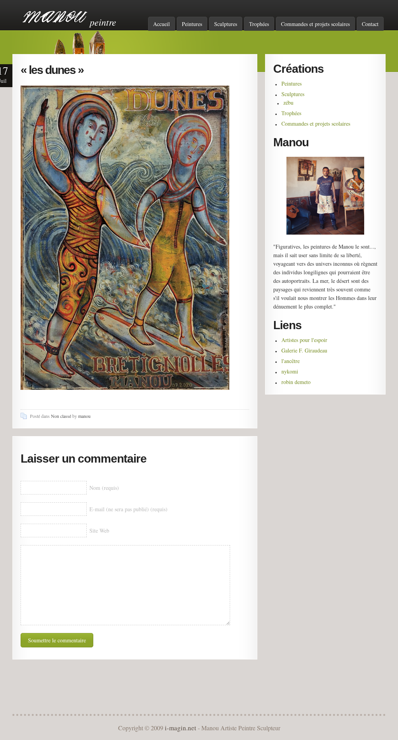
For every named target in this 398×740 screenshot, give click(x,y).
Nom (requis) (104, 487)
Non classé (61, 416)
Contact (370, 24)
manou (84, 416)
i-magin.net (180, 727)
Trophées (259, 24)
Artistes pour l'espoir (304, 340)
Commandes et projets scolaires (315, 24)
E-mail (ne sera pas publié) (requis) (128, 509)
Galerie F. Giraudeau (304, 350)
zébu (288, 102)
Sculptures (225, 24)
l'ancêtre (290, 361)
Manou (55, 17)
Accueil (161, 24)
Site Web (99, 530)
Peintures (192, 24)
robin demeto (296, 382)
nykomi (289, 371)
